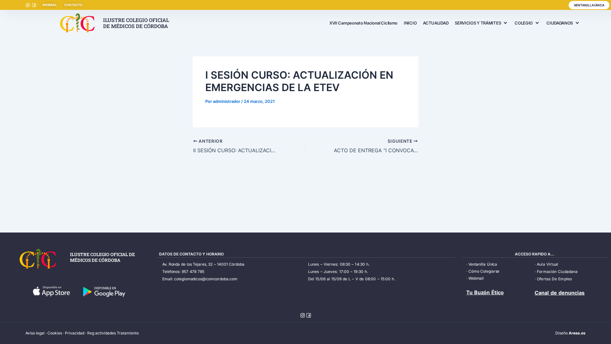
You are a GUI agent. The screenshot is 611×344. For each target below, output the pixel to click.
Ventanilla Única (482, 264)
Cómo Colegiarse (484, 271)
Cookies (54, 333)
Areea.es (577, 333)
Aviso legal (35, 333)
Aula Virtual (547, 264)
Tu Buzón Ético (485, 292)
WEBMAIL (49, 5)
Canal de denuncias (560, 293)
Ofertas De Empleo (554, 278)
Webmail (476, 278)
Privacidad (74, 333)
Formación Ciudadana (557, 271)
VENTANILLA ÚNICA (589, 5)
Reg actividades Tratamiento (113, 333)
